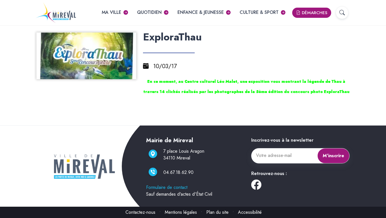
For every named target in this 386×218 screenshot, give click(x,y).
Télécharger (89, 74)
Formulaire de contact (166, 187)
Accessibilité (250, 212)
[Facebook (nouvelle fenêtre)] (256, 187)
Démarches (313, 13)
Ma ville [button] (111, 12)
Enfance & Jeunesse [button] (200, 12)
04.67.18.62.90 (178, 172)
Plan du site (217, 212)
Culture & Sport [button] (259, 12)
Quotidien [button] (149, 12)
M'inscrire (333, 155)
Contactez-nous (140, 212)
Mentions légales (181, 212)
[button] (342, 12)
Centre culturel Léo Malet (211, 81)
